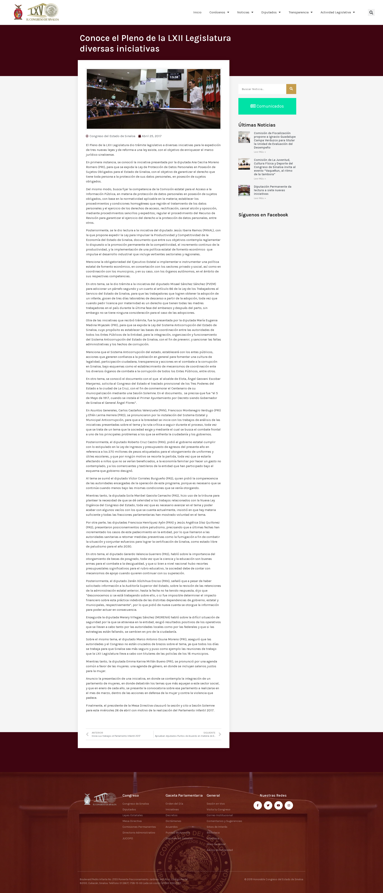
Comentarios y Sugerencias (224, 821)
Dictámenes (173, 821)
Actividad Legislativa (336, 12)
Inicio (197, 12)
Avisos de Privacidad (220, 850)
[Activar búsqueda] (371, 12)
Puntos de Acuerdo (178, 832)
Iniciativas (172, 809)
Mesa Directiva (132, 821)
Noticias (243, 12)
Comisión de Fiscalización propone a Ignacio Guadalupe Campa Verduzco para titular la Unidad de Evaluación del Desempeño (275, 140)
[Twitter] (268, 805)
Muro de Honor (216, 844)
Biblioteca (213, 832)
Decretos (172, 815)
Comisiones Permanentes (139, 827)
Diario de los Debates (179, 838)
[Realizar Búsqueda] (291, 89)
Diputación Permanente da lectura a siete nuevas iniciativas (272, 190)
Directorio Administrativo (138, 832)
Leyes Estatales (132, 815)
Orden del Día (174, 803)
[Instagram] (289, 805)
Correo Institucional (220, 815)
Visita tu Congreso (218, 809)
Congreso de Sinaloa (135, 803)
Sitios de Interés (217, 827)
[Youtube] (278, 805)
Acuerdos (172, 827)
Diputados (269, 12)
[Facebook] (258, 805)
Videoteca (213, 838)
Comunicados (270, 106)
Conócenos (217, 12)
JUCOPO (127, 838)
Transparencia (299, 12)
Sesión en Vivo (216, 803)
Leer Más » (260, 151)
